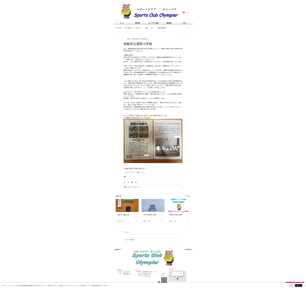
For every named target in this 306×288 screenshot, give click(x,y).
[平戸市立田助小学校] (153, 205)
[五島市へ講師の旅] (127, 205)
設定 (291, 285)
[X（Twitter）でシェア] (128, 182)
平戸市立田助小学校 (149, 215)
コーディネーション (130, 172)
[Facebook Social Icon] (159, 282)
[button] (188, 28)
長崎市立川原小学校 (175, 215)
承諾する (298, 285)
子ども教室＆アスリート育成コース (133, 28)
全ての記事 (118, 28)
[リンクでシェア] (136, 182)
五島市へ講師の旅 (123, 215)
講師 (146, 28)
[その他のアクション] (181, 39)
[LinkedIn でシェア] (132, 182)
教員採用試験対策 (161, 28)
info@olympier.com (146, 273)
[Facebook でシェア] (124, 182)
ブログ (152, 28)
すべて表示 (187, 196)
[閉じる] (304, 285)
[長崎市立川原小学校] (178, 205)
